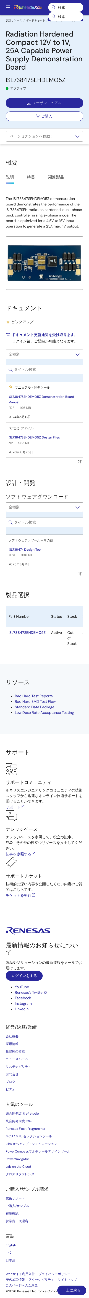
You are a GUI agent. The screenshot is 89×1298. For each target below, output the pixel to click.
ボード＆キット (35, 20)
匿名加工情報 (15, 1280)
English (11, 1245)
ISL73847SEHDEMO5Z (27, 632)
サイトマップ (67, 1280)
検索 (65, 7)
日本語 (10, 1260)
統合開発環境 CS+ (19, 1121)
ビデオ (10, 1089)
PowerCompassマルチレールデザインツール (38, 1151)
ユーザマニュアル (47, 102)
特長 (31, 177)
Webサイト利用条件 (20, 1274)
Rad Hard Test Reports (34, 696)
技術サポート (15, 1198)
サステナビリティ (18, 1067)
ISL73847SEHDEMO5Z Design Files (34, 437)
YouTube (22, 987)
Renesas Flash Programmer (25, 1129)
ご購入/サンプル (17, 1206)
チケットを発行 (18, 895)
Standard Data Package (34, 707)
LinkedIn (22, 1009)
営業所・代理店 (17, 1221)
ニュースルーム (17, 1059)
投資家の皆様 (15, 1051)
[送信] (53, 16)
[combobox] (65, 16)
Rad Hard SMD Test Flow (35, 701)
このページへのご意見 (22, 1285)
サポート (13, 807)
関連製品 (56, 177)
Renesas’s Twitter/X (31, 992)
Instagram (23, 1003)
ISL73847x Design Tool (24, 549)
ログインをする (24, 975)
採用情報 (12, 1044)
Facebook (23, 998)
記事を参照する (18, 854)
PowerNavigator (17, 1159)
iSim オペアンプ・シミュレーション (31, 1144)
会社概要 (12, 1036)
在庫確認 (12, 1213)
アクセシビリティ (41, 1280)
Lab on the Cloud (18, 1166)
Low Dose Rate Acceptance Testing (44, 712)
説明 (10, 177)
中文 (9, 1253)
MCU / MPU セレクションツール (29, 1136)
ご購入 (46, 116)
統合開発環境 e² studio (22, 1113)
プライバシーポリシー (55, 1274)
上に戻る (73, 1290)
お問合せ (12, 1074)
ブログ (10, 1082)
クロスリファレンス (20, 1174)
